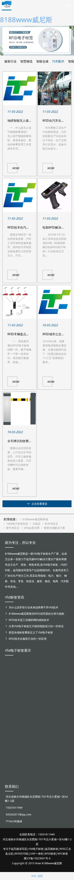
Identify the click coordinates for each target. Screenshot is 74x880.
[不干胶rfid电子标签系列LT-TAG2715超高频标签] (50, 716)
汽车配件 (58, 61)
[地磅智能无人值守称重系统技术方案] (19, 88)
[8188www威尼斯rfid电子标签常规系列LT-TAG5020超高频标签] (62, 675)
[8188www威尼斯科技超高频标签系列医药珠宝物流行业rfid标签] (37, 675)
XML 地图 (37, 876)
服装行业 (10, 61)
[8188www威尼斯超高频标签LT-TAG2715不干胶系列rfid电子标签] (11, 718)
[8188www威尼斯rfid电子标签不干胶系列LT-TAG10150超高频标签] (24, 720)
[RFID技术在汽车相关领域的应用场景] (19, 195)
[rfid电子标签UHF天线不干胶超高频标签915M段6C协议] (11, 755)
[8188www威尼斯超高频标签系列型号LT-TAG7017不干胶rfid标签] (62, 718)
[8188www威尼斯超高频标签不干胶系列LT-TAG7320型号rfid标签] (24, 675)
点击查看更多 (39, 503)
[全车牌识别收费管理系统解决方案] (19, 408)
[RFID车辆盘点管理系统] (19, 302)
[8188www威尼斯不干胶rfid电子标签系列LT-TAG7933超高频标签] (24, 759)
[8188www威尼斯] (6, 4)
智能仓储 (42, 61)
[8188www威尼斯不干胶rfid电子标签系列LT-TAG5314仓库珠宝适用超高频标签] (50, 680)
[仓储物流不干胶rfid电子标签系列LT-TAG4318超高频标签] (37, 718)
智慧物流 (26, 61)
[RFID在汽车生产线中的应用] (54, 88)
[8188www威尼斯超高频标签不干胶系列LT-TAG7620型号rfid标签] (11, 675)
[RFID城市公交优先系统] (54, 302)
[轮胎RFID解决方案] (54, 195)
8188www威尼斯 (26, 19)
